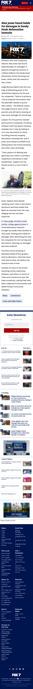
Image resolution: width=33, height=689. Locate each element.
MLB (2, 616)
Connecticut (15, 295)
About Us (5, 579)
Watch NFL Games (6, 629)
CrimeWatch (18, 555)
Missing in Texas (20, 568)
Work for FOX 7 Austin (5, 593)
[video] (27, 463)
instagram (16, 669)
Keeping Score (19, 534)
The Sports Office (6, 560)
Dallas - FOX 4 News (19, 614)
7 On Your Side (19, 558)
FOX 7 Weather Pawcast (19, 582)
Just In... (4, 348)
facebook (9, 669)
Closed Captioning (6, 598)
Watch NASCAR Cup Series (5, 640)
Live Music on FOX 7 (20, 541)
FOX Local (5, 551)
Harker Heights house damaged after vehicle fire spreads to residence (10, 360)
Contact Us (4, 584)
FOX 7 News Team (6, 590)
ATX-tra (17, 572)
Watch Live (24, 3)
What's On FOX (5, 582)
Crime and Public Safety (12, 301)
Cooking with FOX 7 (20, 537)
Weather (18, 579)
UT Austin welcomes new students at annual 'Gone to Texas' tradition (11, 351)
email (23, 669)
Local (2, 530)
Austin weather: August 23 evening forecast (11, 470)
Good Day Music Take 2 (6, 570)
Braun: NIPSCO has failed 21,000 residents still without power (10, 383)
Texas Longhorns (6, 612)
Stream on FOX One (5, 626)
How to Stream (5, 553)
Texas (3, 535)
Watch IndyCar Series (5, 644)
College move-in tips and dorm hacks (10, 486)
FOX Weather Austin (5, 562)
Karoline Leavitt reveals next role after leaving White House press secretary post (10, 376)
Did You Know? (19, 597)
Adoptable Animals (20, 544)
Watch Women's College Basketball (6, 651)
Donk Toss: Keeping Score (8, 494)
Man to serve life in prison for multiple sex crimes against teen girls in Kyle (21, 408)
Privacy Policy (18, 339)
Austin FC (4, 614)
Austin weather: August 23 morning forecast (11, 478)
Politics (3, 537)
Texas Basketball (6, 620)
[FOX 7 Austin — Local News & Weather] (6, 3)
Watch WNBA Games (5, 655)
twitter (13, 669)
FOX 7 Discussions (20, 570)
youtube (19, 669)
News (21, 36)
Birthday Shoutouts (18, 531)
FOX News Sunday (6, 543)
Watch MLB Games (4, 636)
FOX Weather (19, 595)
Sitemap (3, 545)
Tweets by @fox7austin (7, 521)
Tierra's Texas (5, 555)
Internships (4, 596)
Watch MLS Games (4, 659)
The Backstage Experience (5, 574)
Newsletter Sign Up (5, 587)
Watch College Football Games (5, 632)
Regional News (18, 610)
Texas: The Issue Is (20, 562)
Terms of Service (17, 340)
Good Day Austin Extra (6, 566)
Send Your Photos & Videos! (20, 590)
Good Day (19, 528)
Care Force (18, 566)
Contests (17, 546)
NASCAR (3, 618)
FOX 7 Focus (18, 560)
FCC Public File (5, 600)
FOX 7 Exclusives (19, 552)
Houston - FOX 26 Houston (20, 618)
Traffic (3, 533)
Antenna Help (5, 604)
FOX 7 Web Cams (20, 593)
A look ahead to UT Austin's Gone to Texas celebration (11, 462)
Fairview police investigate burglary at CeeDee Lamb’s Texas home (11, 367)
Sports (4, 609)
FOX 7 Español (5, 558)
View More (27, 348)
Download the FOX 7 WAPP (20, 586)
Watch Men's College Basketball (6, 647)
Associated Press (15, 36)
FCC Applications (6, 602)
